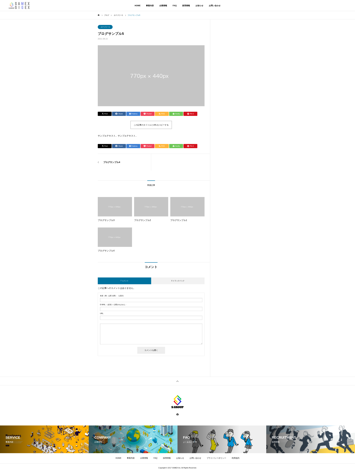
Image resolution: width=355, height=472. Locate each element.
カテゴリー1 (105, 27)
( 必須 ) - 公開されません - (113, 304)
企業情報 (163, 5)
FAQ (175, 5)
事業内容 (150, 5)
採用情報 (186, 5)
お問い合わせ (214, 5)
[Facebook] (177, 414)
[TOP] (177, 381)
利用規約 (235, 458)
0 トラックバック (177, 281)
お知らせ (199, 5)
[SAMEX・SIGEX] (22, 5)
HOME (137, 5)
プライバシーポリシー (216, 458)
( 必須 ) (112, 296)
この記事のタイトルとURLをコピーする (151, 125)
